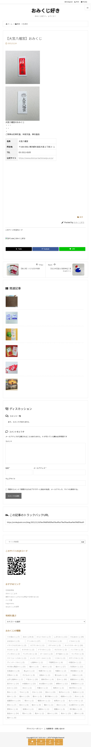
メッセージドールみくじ (40, 658)
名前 (7, 468)
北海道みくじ (13, 671)
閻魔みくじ (59, 709)
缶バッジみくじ (76, 700)
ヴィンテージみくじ (16, 662)
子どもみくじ (28, 675)
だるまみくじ (77, 637)
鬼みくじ (39, 713)
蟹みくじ (48, 705)
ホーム (10, 24)
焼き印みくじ (75, 688)
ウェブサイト (10, 478)
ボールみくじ (46, 654)
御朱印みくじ (47, 679)
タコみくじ (12, 649)
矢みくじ (79, 696)
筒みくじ (29, 700)
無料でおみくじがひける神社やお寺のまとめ (22, 597)
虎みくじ (11, 705)
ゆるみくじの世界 (12, 606)
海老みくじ (58, 688)
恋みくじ (62, 679)
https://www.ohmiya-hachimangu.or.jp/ (36, 158)
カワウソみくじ (37, 645)
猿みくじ (37, 696)
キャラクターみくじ (74, 645)
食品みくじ (13, 713)
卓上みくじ (29, 671)
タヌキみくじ (28, 649)
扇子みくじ (13, 683)
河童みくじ (42, 688)
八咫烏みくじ (76, 666)
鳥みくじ (66, 713)
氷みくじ (27, 688)
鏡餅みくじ (43, 709)
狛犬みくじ (64, 692)
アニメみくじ (33, 641)
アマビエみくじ (55, 641)
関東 (18, 24)
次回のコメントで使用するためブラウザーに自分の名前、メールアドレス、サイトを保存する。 (43, 489)
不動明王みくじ (56, 662)
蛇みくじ (24, 705)
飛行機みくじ (76, 709)
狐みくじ (50, 692)
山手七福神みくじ (15, 679)
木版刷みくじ (29, 683)
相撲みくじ (66, 696)
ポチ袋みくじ (62, 654)
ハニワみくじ (77, 649)
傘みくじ (47, 666)
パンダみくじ (13, 654)
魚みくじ (52, 713)
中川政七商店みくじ (16, 666)
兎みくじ (61, 666)
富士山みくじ (61, 675)
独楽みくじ (78, 692)
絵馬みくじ (59, 700)
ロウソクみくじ (76, 658)
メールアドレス (40, 468)
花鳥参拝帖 (10, 590)
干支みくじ (32, 679)
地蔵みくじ (60, 671)
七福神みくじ (36, 662)
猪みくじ (11, 696)
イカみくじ (74, 641)
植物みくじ (62, 683)
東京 (26, 24)
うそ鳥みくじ (13, 637)
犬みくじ (37, 692)
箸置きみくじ (44, 700)
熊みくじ (11, 692)
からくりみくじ (44, 637)
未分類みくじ (45, 683)
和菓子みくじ (45, 671)
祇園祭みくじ (13, 700)
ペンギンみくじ (30, 654)
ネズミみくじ (60, 649)
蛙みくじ (36, 705)
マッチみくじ (77, 654)
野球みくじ (12, 709)
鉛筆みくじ (28, 709)
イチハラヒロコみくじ (16, 645)
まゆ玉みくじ (13, 641)
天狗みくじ (12, 675)
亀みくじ (34, 666)
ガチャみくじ (54, 645)
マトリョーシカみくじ (16, 658)
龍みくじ (11, 717)
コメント (8, 441)
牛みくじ (24, 692)
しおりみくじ (60, 637)
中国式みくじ (75, 662)
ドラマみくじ (44, 649)
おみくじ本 (28, 637)
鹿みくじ (79, 713)
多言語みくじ (76, 671)
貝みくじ (61, 705)
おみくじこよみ (11, 593)
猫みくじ (24, 696)
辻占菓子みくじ (76, 705)
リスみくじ (60, 658)
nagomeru (10, 603)
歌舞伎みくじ (77, 683)
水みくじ (12, 688)
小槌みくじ (77, 675)
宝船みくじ (44, 675)
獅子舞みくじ (51, 696)
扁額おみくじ (77, 679)
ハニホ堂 (9, 600)
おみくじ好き (79, 222)
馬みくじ (26, 713)
